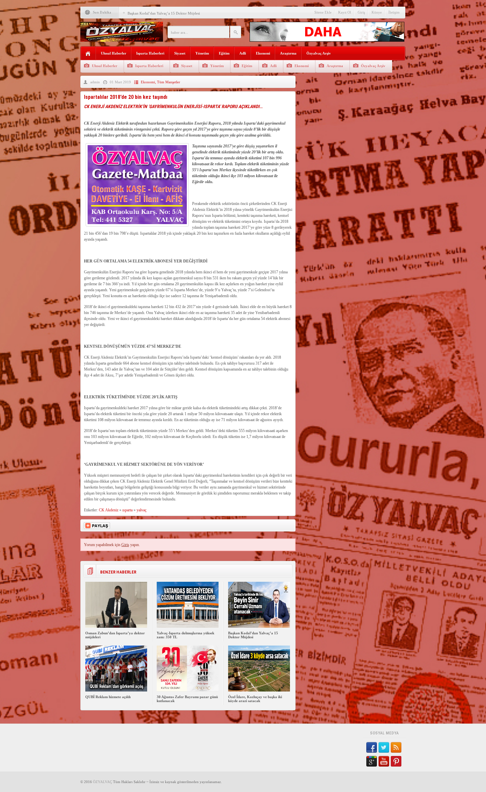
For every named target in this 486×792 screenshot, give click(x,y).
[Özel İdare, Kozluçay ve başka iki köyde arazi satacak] (259, 690)
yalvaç (141, 510)
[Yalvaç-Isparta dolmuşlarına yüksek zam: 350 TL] (188, 626)
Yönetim (202, 53)
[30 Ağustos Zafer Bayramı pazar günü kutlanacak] (188, 690)
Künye (377, 12)
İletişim (394, 12)
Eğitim (224, 53)
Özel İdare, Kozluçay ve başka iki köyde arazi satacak (255, 699)
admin (95, 82)
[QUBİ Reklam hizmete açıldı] (116, 690)
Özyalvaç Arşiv (318, 53)
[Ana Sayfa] (88, 53)
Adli (242, 53)
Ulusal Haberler (113, 53)
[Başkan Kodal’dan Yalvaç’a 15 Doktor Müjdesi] (259, 626)
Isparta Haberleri (150, 53)
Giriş (361, 12)
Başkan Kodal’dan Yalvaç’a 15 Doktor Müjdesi (164, 13)
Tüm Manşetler (168, 82)
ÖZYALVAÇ (102, 782)
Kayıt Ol (344, 12)
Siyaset (179, 53)
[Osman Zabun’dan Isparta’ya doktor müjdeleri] (116, 626)
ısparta (127, 510)
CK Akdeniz (108, 510)
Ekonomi (263, 53)
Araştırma (288, 53)
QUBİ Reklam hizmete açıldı (108, 697)
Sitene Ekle (323, 12)
